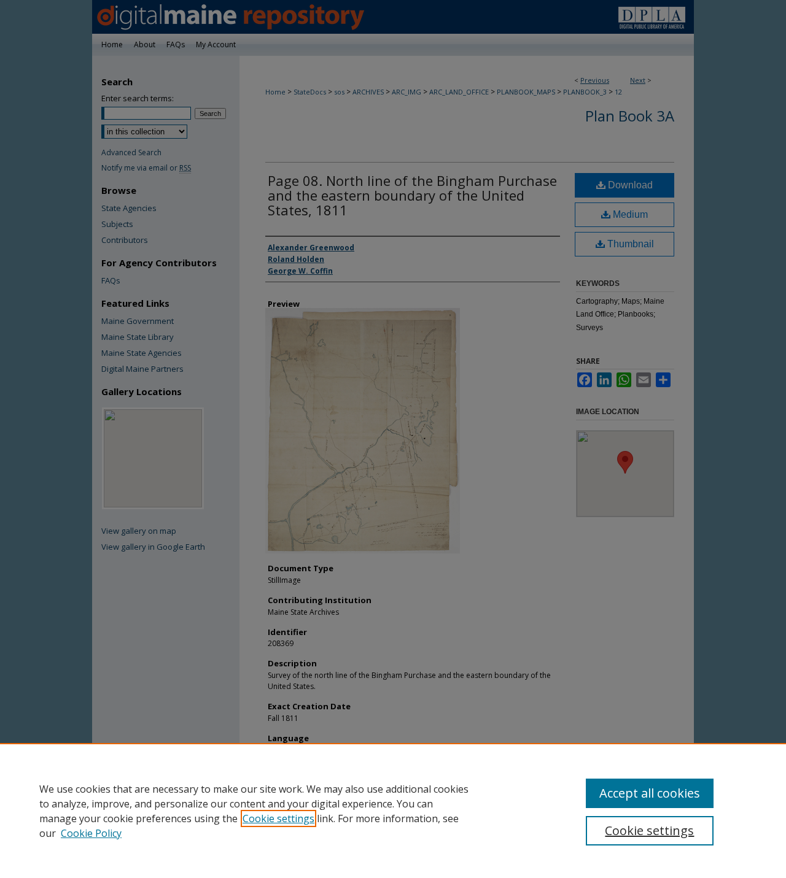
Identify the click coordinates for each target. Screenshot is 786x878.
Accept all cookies (649, 793)
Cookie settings (278, 818)
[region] (393, 810)
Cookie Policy (91, 833)
